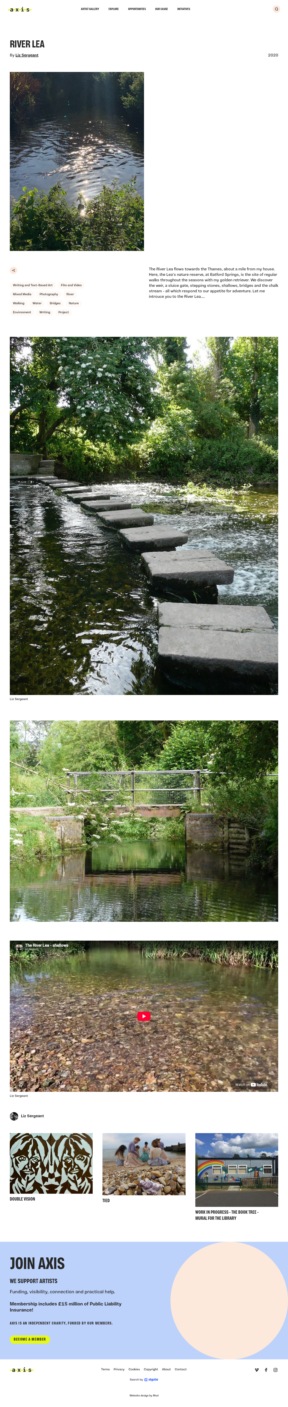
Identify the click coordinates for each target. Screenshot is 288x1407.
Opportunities (137, 9)
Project (63, 312)
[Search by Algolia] (144, 1379)
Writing (44, 312)
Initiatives (183, 9)
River (70, 294)
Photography (49, 294)
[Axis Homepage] (20, 9)
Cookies (134, 1369)
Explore (114, 9)
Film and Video (71, 285)
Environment (22, 312)
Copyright (151, 1369)
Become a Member (30, 1340)
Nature (74, 303)
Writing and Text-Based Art (33, 285)
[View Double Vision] (51, 1168)
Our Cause (161, 9)
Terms (105, 1369)
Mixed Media (22, 294)
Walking (18, 303)
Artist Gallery (90, 9)
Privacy (119, 1369)
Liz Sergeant (26, 55)
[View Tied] (143, 1169)
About (166, 1369)
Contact (181, 1369)
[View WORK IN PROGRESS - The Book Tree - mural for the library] (236, 1178)
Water (37, 303)
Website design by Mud (144, 1395)
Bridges (55, 303)
